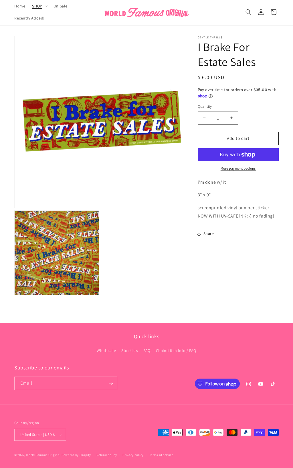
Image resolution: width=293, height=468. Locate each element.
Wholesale (106, 350)
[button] (39, 6)
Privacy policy (133, 455)
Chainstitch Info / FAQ (176, 350)
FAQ (147, 350)
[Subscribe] (110, 383)
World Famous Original (43, 455)
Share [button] (208, 233)
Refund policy (106, 455)
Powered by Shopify (76, 455)
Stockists (129, 350)
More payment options (238, 168)
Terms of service (161, 455)
